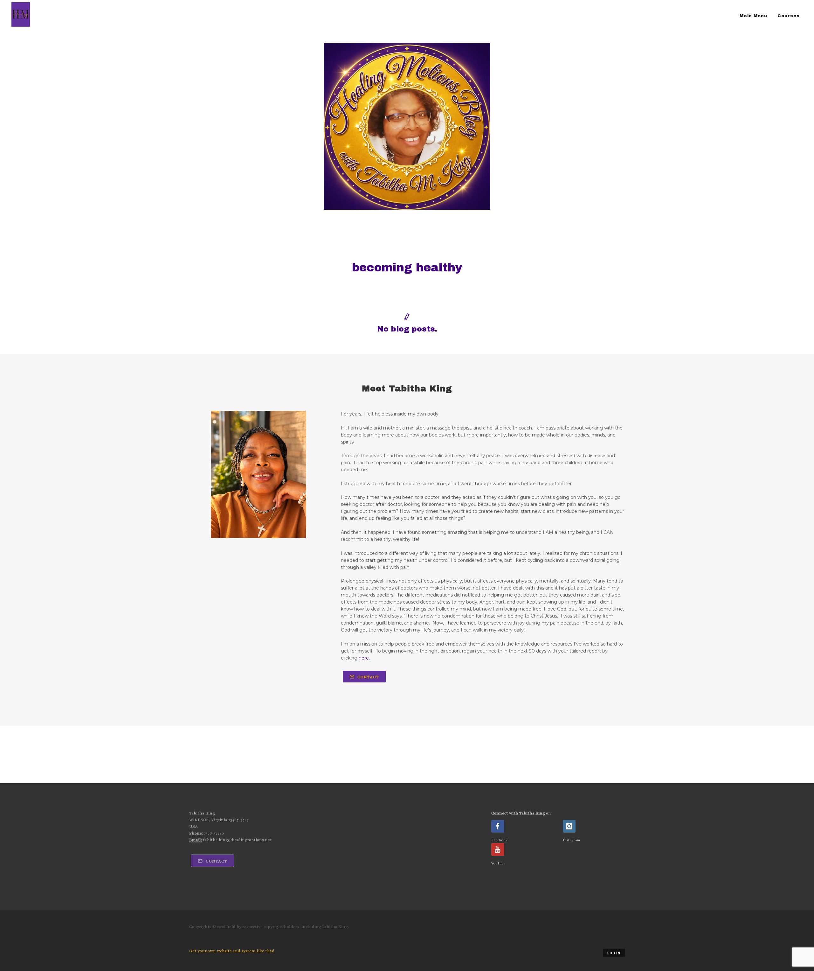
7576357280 (214, 833)
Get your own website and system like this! (231, 951)
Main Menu (753, 16)
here (364, 658)
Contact (367, 677)
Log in (613, 953)
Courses (788, 16)
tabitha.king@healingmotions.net (237, 839)
